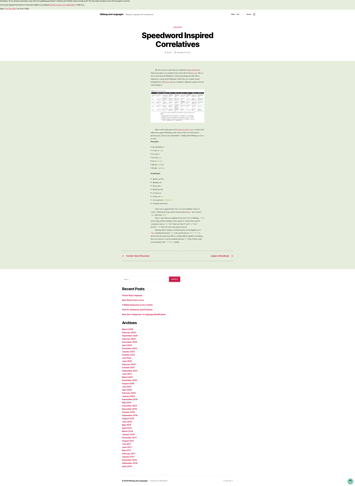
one (152, 233)
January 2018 (128, 434)
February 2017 (128, 453)
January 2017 (128, 457)
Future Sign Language (132, 295)
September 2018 (130, 415)
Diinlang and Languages (111, 14)
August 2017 (128, 441)
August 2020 (128, 383)
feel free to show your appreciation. (62, 5)
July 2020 (126, 387)
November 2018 (129, 409)
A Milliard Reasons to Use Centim (137, 305)
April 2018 (127, 428)
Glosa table (169, 82)
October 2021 (128, 367)
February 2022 (129, 364)
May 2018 (126, 425)
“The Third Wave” (10, 9)
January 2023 (128, 352)
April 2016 (127, 466)
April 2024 (127, 345)
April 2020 (127, 390)
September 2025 (130, 336)
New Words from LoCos (133, 300)
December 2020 (129, 380)
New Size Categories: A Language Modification (144, 314)
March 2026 (127, 329)
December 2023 (129, 348)
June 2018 (127, 422)
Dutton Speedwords (193, 70)
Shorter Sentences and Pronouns (137, 309)
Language (177, 27)
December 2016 (129, 460)
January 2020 (128, 396)
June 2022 (127, 361)
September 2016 (130, 463)
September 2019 (130, 399)
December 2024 (129, 342)
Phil (170, 52)
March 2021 (127, 377)
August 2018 (128, 418)
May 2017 (126, 450)
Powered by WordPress (159, 481)
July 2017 (126, 444)
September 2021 (129, 371)
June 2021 (127, 374)
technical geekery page (185, 129)
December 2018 (129, 406)
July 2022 (126, 358)
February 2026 (129, 332)
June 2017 (127, 447)
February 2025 (129, 339)
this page (194, 73)
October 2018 (128, 412)
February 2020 (129, 393)
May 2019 (126, 402)
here (188, 212)
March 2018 (127, 431)
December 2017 (129, 437)
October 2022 (128, 355)
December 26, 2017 (183, 52)
